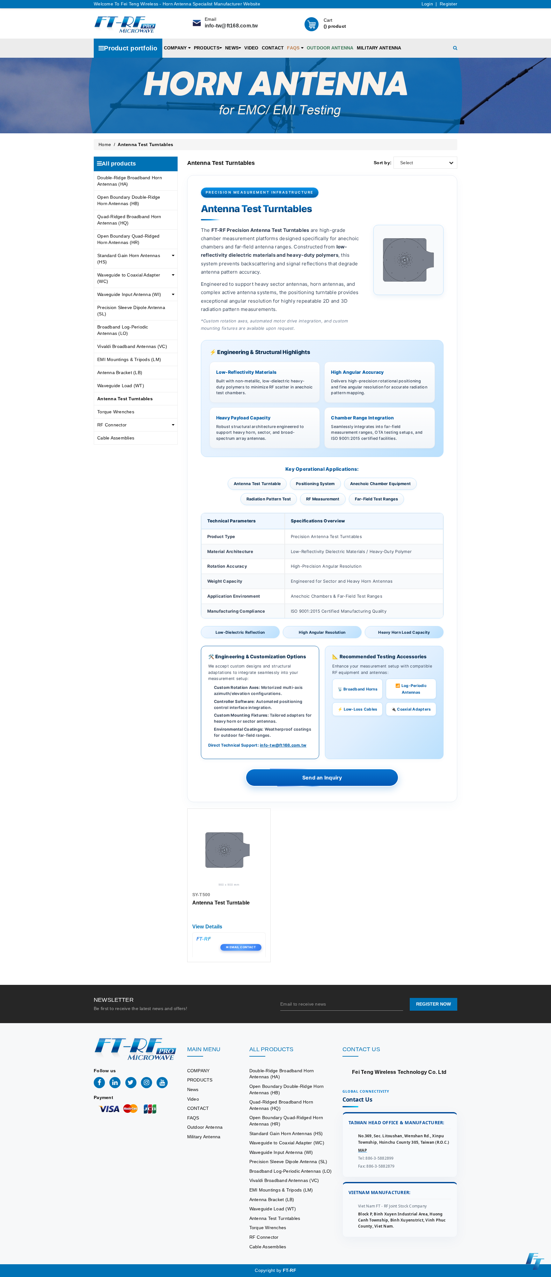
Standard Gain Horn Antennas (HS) (128, 258)
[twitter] (130, 1082)
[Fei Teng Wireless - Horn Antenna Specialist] (125, 23)
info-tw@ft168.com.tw (231, 25)
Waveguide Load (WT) (120, 385)
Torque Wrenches (115, 411)
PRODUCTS (206, 47)
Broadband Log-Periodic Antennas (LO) (122, 330)
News (232, 47)
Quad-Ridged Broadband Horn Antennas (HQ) (129, 219)
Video (251, 47)
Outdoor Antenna (330, 47)
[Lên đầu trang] (541, 889)
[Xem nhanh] (229, 851)
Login (427, 3)
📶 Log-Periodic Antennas (411, 689)
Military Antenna (379, 47)
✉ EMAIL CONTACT (241, 947)
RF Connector (112, 424)
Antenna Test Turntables (125, 398)
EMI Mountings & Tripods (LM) (129, 359)
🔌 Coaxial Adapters (411, 709)
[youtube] (162, 1082)
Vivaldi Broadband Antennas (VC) (132, 346)
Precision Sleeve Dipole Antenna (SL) (131, 310)
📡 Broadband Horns (358, 689)
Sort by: (383, 162)
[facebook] (99, 1082)
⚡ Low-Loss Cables (357, 709)
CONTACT (273, 47)
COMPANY (176, 47)
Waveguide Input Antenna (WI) (129, 294)
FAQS (294, 47)
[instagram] (146, 1082)
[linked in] (115, 1082)
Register (448, 3)
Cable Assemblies (115, 437)
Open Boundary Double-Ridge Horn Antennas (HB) (128, 200)
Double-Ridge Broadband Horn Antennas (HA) (129, 181)
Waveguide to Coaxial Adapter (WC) (128, 278)
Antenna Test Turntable (221, 902)
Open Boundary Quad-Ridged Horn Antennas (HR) (128, 239)
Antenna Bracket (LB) (119, 372)
